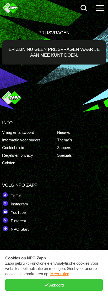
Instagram (19, 204)
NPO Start (19, 229)
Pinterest (18, 221)
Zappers (64, 147)
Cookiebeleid (13, 147)
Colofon (8, 163)
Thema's (64, 140)
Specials (64, 155)
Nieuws (63, 132)
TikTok (16, 195)
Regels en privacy (17, 155)
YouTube (18, 212)
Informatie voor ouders (21, 140)
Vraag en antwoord (18, 132)
